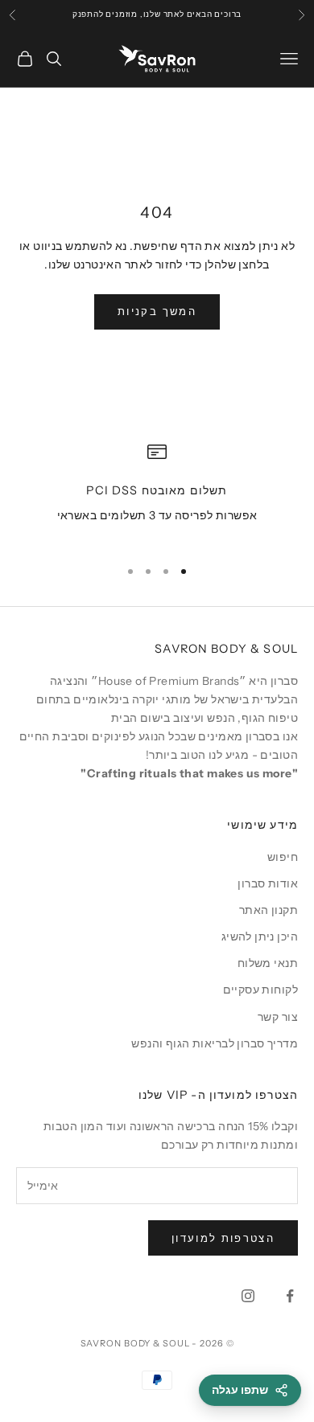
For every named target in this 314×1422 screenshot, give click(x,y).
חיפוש (282, 857)
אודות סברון (268, 883)
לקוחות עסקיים (260, 989)
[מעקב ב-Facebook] (290, 1296)
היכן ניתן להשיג (259, 936)
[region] (157, 493)
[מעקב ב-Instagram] (248, 1296)
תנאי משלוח (268, 963)
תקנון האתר (268, 910)
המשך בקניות (157, 311)
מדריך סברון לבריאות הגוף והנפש (214, 1043)
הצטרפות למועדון (223, 1237)
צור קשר (278, 1017)
